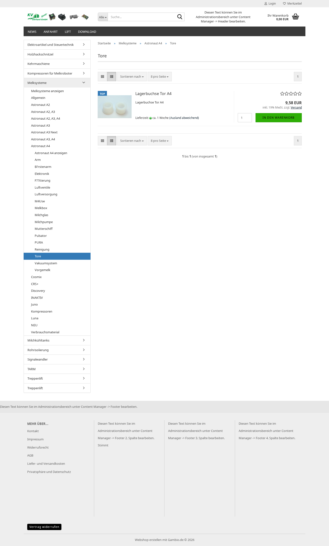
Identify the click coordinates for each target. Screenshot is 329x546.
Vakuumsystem (46, 263)
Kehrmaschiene (38, 63)
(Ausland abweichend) (184, 118)
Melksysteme (36, 83)
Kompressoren (41, 311)
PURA (39, 242)
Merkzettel (294, 3)
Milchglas (41, 215)
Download (87, 31)
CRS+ (34, 284)
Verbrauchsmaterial (45, 332)
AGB (30, 455)
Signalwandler (37, 359)
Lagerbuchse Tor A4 (153, 93)
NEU (34, 325)
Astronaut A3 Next (44, 132)
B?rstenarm (43, 166)
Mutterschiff (44, 228)
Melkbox (41, 208)
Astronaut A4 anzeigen (51, 153)
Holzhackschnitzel (40, 54)
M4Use (40, 201)
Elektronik (42, 173)
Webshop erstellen (148, 540)
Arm (38, 159)
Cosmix (36, 277)
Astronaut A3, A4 (43, 139)
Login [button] (271, 3)
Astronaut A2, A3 (43, 111)
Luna (34, 318)
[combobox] (132, 76)
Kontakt (33, 431)
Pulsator (41, 235)
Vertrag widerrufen (44, 527)
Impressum (35, 439)
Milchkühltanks (38, 340)
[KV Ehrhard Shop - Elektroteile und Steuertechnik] (59, 17)
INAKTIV (37, 297)
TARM (31, 369)
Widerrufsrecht (38, 447)
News (32, 31)
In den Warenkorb (279, 118)
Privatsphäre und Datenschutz (49, 472)
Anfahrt (51, 31)
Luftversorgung (46, 194)
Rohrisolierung (38, 350)
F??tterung (42, 180)
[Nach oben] (316, 539)
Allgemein (38, 98)
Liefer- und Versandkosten (46, 463)
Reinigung (42, 249)
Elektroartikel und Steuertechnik (50, 44)
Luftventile (42, 187)
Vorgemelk (42, 270)
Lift (68, 31)
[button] (102, 76)
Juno (34, 304)
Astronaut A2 (40, 104)
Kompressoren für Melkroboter (49, 73)
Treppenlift (35, 378)
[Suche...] (179, 17)
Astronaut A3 (40, 125)
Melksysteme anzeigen (47, 91)
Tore (38, 256)
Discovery (38, 290)
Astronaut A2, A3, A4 (45, 118)
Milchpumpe (44, 222)
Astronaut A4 (40, 146)
